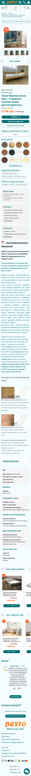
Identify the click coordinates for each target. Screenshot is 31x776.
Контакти (6, 750)
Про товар (4, 21)
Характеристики (19, 21)
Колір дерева (7, 139)
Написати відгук (15, 696)
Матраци (15, 9)
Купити (14, 117)
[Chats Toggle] (27, 771)
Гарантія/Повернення (11, 739)
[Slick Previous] (3, 49)
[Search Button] (20, 2)
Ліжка (6, 9)
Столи (25, 9)
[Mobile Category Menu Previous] (3, 8)
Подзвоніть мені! (15, 772)
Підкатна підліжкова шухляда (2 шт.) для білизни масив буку (10, 594)
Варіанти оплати (8, 734)
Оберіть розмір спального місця (15, 131)
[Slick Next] (5, 49)
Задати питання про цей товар (15, 716)
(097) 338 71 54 (15, 766)
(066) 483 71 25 (15, 769)
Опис (11, 21)
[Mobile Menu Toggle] (2, 2)
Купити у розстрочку (15, 126)
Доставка (6, 737)
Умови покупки (8, 756)
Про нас (5, 747)
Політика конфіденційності (13, 742)
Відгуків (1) (28, 21)
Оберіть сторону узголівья (13, 181)
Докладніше (7, 237)
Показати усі (15, 165)
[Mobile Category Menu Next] (28, 8)
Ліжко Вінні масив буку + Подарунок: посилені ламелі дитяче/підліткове (11, 640)
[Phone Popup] (24, 2)
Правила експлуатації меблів (14, 753)
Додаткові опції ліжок (11, 170)
